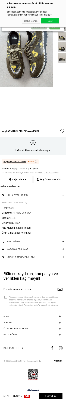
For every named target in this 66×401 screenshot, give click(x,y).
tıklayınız (54, 305)
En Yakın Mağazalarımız (21, 257)
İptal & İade (13, 241)
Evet (50, 20)
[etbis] (33, 375)
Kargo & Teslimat (17, 249)
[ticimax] (58, 361)
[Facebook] (52, 348)
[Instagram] (60, 348)
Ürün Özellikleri (17, 195)
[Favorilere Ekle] (62, 132)
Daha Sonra (30, 20)
